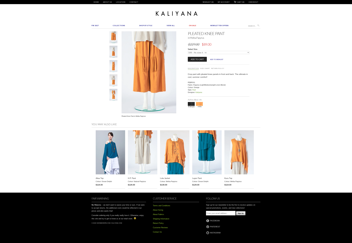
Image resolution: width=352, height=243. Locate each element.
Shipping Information (161, 219)
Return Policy (217, 68)
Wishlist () (208, 2)
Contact (134, 2)
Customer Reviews (160, 228)
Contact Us (157, 232)
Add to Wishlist (216, 59)
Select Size (192, 49)
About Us (107, 2)
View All (171, 25)
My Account (224, 2)
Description (193, 68)
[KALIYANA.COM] (176, 13)
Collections (119, 25)
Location (120, 2)
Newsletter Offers (219, 25)
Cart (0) (240, 2)
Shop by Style (145, 25)
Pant (194, 90)
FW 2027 (95, 25)
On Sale (192, 25)
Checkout (253, 2)
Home (96, 2)
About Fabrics (158, 214)
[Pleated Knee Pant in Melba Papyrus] (113, 37)
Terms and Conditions (161, 206)
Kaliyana (199, 92)
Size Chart (205, 68)
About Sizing (158, 210)
